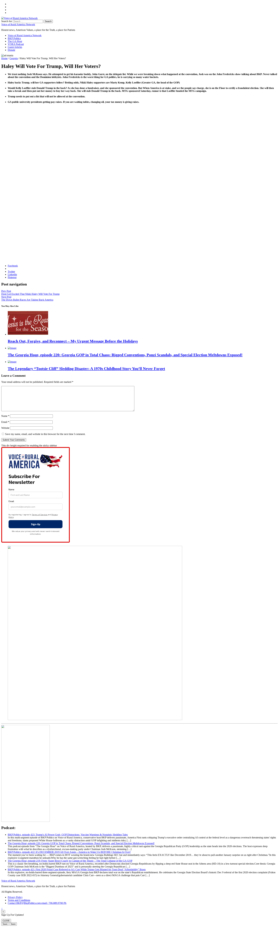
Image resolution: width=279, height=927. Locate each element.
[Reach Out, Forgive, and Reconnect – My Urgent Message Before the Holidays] (28, 334)
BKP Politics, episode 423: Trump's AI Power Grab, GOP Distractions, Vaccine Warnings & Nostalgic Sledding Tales (68, 834)
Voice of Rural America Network (18, 24)
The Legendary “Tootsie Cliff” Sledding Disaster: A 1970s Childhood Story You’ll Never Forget (86, 369)
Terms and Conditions (19, 900)
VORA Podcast (16, 44)
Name (5, 416)
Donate (11, 50)
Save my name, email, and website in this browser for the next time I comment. (45, 434)
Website (5, 428)
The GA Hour (15, 41)
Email (5, 422)
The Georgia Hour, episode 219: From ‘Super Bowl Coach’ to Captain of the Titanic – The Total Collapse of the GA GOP (70, 860)
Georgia (14, 58)
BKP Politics (14, 38)
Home (4, 58)
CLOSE (6, 920)
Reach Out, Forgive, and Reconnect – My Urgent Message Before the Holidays (73, 341)
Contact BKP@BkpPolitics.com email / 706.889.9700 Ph (37, 903)
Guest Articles (15, 47)
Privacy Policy (15, 897)
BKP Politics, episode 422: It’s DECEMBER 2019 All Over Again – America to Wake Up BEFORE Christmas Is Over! (69, 852)
